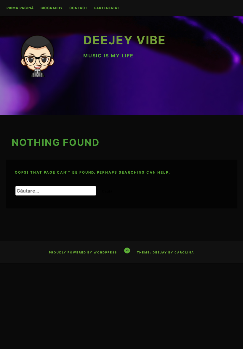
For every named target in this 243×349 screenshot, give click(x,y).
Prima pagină (20, 8)
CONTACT (78, 8)
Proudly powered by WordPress (83, 252)
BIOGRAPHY (52, 8)
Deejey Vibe (124, 40)
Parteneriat (106, 8)
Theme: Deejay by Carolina (165, 252)
